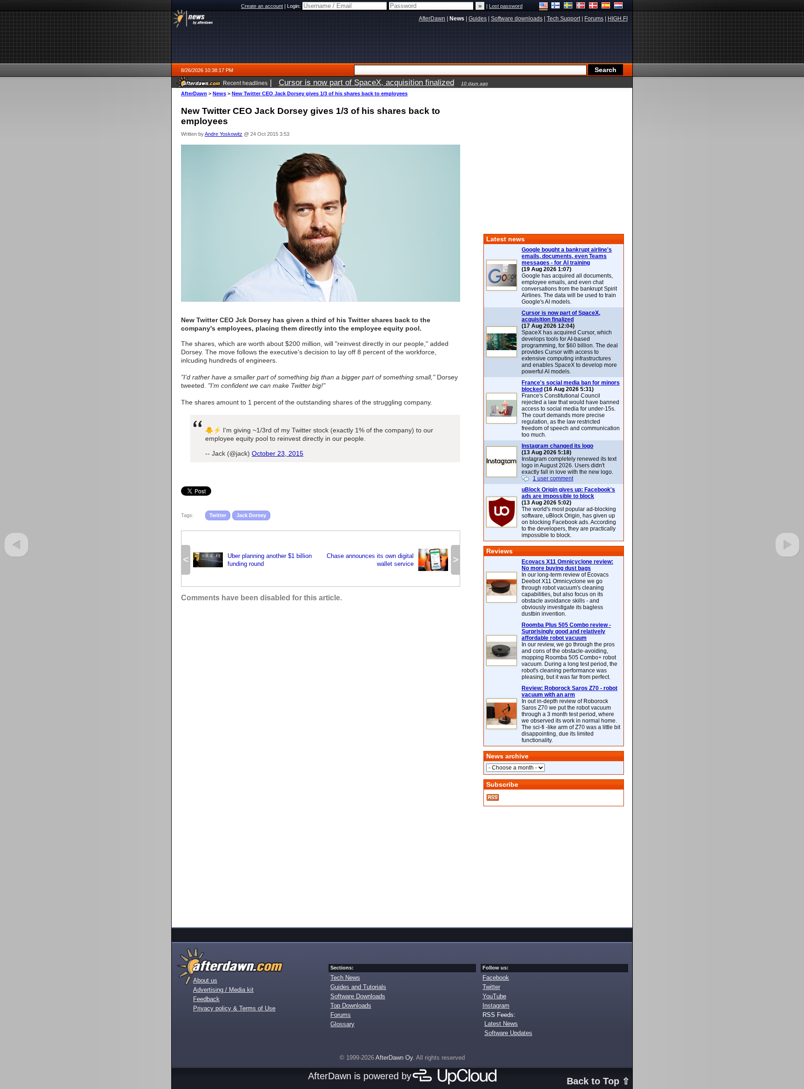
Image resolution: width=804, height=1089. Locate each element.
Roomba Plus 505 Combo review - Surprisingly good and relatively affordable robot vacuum (566, 631)
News (219, 93)
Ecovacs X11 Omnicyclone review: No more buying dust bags (567, 564)
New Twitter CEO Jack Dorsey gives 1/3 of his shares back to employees (320, 93)
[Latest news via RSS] (492, 797)
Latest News (501, 1023)
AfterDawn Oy (394, 1057)
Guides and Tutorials (358, 986)
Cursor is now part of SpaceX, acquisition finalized (561, 316)
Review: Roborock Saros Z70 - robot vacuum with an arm (569, 691)
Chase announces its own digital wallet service (387, 559)
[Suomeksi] (555, 6)
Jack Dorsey (251, 515)
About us (205, 980)
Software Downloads (357, 996)
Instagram (495, 1005)
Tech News (345, 977)
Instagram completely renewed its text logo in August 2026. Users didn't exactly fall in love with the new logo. (569, 465)
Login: (294, 6)
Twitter (217, 515)
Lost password (506, 6)
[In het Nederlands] (618, 6)
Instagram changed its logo (557, 446)
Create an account (262, 6)
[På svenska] (568, 6)
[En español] (606, 6)
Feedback (206, 999)
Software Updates (508, 1032)
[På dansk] (593, 6)
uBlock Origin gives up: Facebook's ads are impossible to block (568, 492)
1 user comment (553, 478)
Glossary (342, 1024)
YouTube (494, 996)
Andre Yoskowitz (223, 134)
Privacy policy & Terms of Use (234, 1008)
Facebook (495, 977)
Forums (340, 1014)
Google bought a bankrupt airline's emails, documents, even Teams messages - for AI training (567, 256)
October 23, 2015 (277, 453)
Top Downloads (350, 1005)
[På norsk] (580, 6)
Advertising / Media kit (223, 989)
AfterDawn (194, 93)
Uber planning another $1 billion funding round (252, 559)
